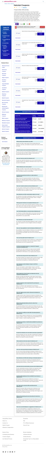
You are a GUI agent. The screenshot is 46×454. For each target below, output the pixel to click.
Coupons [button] (22, 24)
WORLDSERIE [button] (39, 91)
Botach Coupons (5, 131)
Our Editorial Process (7, 438)
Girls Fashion (4, 141)
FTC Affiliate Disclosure (28, 423)
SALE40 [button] (39, 33)
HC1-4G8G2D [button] (39, 102)
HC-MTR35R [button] (39, 79)
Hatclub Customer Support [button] (5, 47)
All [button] (17, 24)
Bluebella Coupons (6, 122)
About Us (5, 420)
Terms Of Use (26, 425)
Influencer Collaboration (8, 427)
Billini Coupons (5, 118)
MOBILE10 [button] (39, 56)
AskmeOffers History (7, 418)
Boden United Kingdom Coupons (6, 126)
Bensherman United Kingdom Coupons (5, 108)
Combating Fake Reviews (8, 434)
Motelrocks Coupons (4, 70)
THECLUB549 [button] (39, 68)
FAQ (24, 420)
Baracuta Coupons (6, 100)
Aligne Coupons (5, 77)
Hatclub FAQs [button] (6, 43)
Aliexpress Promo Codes (5, 66)
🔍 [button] (43, 1)
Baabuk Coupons (5, 91)
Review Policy (6, 432)
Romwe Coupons (5, 112)
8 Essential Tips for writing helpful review (31, 439)
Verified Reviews (27, 436)
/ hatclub (12, 3)
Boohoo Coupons (5, 129)
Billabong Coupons (4, 115)
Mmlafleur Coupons (4, 80)
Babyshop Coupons (4, 94)
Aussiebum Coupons (4, 88)
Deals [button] (28, 24)
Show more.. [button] (16, 22)
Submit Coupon (6, 425)
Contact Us (5, 423)
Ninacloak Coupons (4, 74)
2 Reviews (25, 7)
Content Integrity (6, 436)
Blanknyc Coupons (6, 120)
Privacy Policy (4, 446)
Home (6, 3)
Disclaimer (25, 418)
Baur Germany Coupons (5, 103)
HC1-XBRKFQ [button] (39, 45)
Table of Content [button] (6, 28)
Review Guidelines (27, 432)
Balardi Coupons (5, 97)
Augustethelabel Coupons (5, 84)
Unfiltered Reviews (27, 434)
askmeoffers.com (10, 1)
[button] (2, 1)
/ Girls (8, 3)
